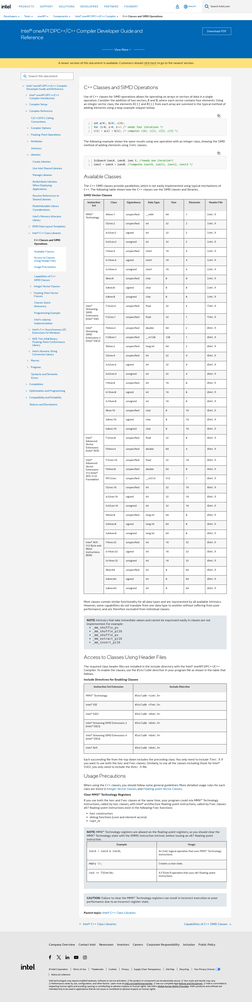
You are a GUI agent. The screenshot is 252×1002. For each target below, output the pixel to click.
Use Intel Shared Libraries (47, 168)
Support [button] (46, 6)
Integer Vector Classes (47, 286)
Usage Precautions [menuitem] (45, 267)
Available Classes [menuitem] (44, 251)
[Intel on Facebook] (50, 958)
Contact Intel (87, 945)
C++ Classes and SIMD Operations (47, 242)
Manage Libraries (42, 175)
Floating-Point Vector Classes (46, 294)
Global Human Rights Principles (173, 986)
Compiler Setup (38, 104)
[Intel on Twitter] (59, 958)
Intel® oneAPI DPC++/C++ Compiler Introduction (44, 97)
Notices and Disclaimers (43, 404)
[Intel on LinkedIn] (67, 958)
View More (121, 50)
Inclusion (189, 945)
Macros (35, 360)
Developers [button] (89, 6)
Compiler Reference (41, 111)
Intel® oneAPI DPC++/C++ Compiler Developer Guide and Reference (46, 87)
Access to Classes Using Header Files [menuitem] (45, 259)
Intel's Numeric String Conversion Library (44, 353)
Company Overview (62, 945)
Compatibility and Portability (45, 397)
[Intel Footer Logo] (28, 967)
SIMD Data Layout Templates (48, 226)
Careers (138, 945)
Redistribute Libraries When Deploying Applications (45, 185)
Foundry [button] (131, 6)
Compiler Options (41, 128)
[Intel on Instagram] (85, 958)
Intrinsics (36, 148)
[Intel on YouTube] (76, 958)
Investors (123, 945)
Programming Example (47, 313)
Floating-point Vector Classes (162, 789)
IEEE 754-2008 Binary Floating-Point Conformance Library (48, 342)
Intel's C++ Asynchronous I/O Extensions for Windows (49, 331)
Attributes (36, 141)
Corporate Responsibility (163, 945)
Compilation (36, 384)
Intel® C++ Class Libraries (46, 233)
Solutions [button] (67, 6)
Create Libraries (42, 161)
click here (150, 63)
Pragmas (36, 367)
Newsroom (106, 945)
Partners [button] (111, 6)
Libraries (36, 154)
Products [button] (26, 6)
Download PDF (217, 31)
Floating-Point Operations (46, 134)
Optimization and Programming (47, 390)
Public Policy (207, 945)
